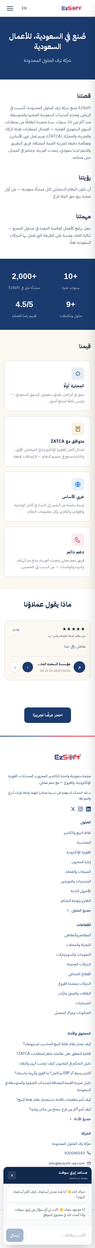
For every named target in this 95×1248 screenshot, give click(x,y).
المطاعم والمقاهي (77, 935)
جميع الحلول (81, 910)
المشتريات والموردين (76, 881)
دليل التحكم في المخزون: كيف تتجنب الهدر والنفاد (55, 1063)
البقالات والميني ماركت (74, 993)
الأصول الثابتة (81, 891)
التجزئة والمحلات (78, 945)
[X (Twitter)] (73, 809)
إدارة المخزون (81, 862)
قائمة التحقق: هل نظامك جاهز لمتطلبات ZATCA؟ (54, 1053)
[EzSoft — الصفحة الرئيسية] (72, 8)
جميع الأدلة (82, 1119)
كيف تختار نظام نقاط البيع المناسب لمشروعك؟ (57, 1044)
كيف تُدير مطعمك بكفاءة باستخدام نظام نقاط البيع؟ (54, 1099)
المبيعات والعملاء (78, 871)
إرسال (14, 1235)
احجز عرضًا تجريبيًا (48, 715)
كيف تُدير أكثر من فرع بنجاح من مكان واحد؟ (60, 1109)
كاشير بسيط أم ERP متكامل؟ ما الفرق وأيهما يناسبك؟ (53, 1073)
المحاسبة (84, 842)
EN (24, 8)
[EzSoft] (68, 757)
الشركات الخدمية (79, 964)
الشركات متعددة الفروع (74, 983)
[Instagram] (80, 809)
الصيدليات (83, 1003)
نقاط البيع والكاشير (77, 832)
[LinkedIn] (88, 809)
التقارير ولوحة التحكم (76, 900)
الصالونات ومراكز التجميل (72, 1013)
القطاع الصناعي (79, 974)
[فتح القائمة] (10, 8)
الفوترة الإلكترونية (78, 852)
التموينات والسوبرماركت (73, 954)
